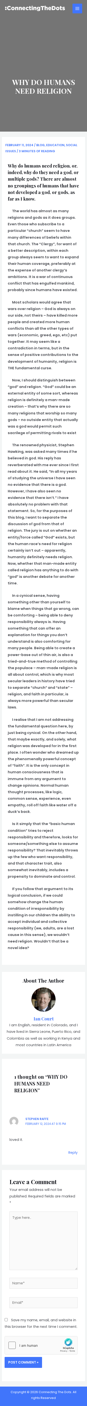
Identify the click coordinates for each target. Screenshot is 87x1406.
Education (55, 145)
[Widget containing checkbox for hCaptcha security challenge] (41, 1345)
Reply (73, 1152)
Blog (40, 145)
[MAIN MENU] (77, 8)
